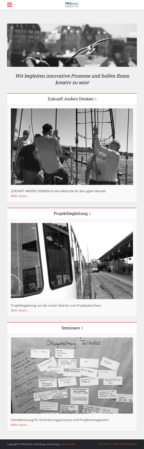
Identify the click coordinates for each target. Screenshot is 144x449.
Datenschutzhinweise (125, 444)
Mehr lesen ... (20, 196)
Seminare (71, 327)
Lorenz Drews (67, 444)
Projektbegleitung (71, 213)
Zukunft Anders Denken (71, 98)
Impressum (104, 444)
